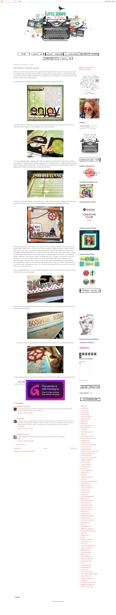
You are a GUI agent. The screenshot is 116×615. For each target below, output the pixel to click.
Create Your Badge (83, 380)
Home (45, 448)
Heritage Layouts (86, 477)
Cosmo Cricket (85, 447)
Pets (82, 524)
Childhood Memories (87, 438)
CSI (82, 429)
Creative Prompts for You (88, 451)
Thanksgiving (85, 567)
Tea (82, 563)
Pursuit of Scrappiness (87, 530)
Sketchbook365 (85, 559)
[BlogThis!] (20, 382)
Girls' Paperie (85, 466)
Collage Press (85, 442)
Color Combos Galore (87, 444)
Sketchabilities (85, 556)
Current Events (85, 455)
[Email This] (19, 382)
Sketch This (84, 554)
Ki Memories (84, 492)
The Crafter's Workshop (88, 574)
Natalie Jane (21, 434)
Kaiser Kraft (84, 490)
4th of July (84, 410)
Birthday (83, 421)
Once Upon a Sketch (87, 520)
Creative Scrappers (86, 453)
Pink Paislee (84, 526)
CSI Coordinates (85, 432)
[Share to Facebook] (24, 382)
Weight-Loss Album (86, 584)
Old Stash (84, 518)
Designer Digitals (86, 460)
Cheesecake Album (86, 436)
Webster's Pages (86, 578)
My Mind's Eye (85, 509)
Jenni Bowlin (84, 483)
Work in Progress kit (47, 72)
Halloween (84, 472)
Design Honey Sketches (88, 457)
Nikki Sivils (84, 511)
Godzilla (83, 468)
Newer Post (17, 448)
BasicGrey (84, 419)
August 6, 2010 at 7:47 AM (25, 428)
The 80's (83, 569)
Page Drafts (84, 522)
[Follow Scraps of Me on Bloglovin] (87, 343)
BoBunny (83, 423)
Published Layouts (86, 528)
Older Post (74, 448)
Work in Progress (40, 384)
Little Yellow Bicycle (29, 384)
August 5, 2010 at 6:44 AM (25, 413)
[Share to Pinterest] (25, 382)
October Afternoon (86, 515)
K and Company (85, 487)
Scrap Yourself (85, 548)
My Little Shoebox (86, 507)
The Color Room (85, 571)
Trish (19, 418)
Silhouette (84, 550)
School (83, 543)
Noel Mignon (84, 513)
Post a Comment (20, 444)
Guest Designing (85, 470)
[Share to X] (22, 382)
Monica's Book (85, 505)
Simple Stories (85, 552)
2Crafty (83, 408)
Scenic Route (85, 541)
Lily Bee (83, 494)
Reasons (83, 535)
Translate (92, 128)
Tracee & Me (84, 576)
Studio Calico (84, 561)
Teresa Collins (85, 565)
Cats (82, 434)
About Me (21, 384)
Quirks (83, 533)
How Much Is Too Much (87, 481)
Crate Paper (84, 449)
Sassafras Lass (85, 539)
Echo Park (84, 462)
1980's (83, 406)
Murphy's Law (22, 406)
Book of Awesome (86, 425)
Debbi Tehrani (82, 361)
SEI (82, 537)
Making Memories (86, 500)
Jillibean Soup (85, 485)
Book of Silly (84, 427)
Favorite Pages (85, 464)
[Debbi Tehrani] (84, 378)
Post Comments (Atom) (28, 451)
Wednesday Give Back (87, 582)
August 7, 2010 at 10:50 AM (26, 441)
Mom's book (84, 503)
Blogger (61, 601)
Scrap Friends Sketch (87, 546)
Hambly (83, 475)
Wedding (83, 580)
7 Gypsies (84, 412)
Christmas (84, 440)
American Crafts (85, 417)
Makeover (84, 498)
